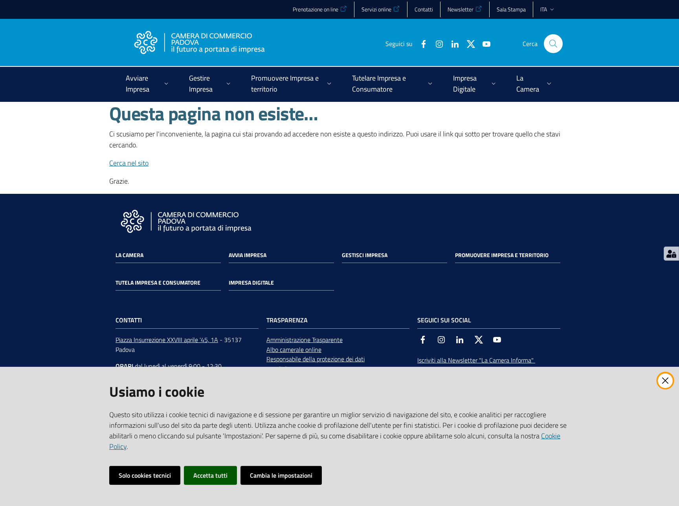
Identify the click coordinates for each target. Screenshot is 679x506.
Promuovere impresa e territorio (502, 255)
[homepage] (199, 44)
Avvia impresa (247, 255)
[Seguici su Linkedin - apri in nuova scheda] (452, 43)
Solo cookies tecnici (145, 475)
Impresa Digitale (251, 283)
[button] (553, 43)
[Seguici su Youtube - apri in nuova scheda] (483, 43)
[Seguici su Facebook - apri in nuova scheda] (420, 43)
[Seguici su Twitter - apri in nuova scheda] (467, 43)
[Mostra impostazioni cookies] (671, 254)
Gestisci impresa (364, 255)
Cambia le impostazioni (281, 475)
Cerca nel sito (129, 163)
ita (543, 9)
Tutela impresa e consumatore (158, 283)
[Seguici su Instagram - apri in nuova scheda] (436, 43)
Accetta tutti (210, 475)
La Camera (129, 255)
